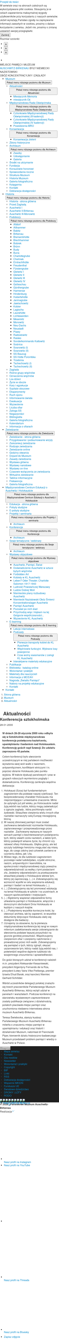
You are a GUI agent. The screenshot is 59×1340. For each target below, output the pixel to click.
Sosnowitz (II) (20, 350)
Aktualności (15, 86)
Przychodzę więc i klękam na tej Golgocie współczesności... (31, 613)
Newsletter (10, 1061)
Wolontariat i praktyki (21, 671)
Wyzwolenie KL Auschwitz (28, 618)
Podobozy (15, 217)
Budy (16, 249)
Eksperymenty (17, 391)
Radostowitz (20, 335)
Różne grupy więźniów (22, 373)
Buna (16, 253)
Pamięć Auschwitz (23, 606)
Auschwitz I (15, 207)
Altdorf (17, 224)
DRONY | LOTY (12, 1092)
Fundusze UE (11, 1086)
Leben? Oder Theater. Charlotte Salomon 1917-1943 (31, 582)
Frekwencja (15, 481)
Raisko (17, 338)
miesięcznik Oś (21, 99)
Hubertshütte (20, 297)
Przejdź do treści (9, 2)
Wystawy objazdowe (20, 554)
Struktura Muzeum (19, 175)
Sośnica (17, 344)
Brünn (16, 246)
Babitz (16, 230)
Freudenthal (20, 265)
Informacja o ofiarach (21, 426)
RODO (7, 1095)
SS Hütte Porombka (24, 357)
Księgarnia (15, 184)
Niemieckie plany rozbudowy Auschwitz (29, 594)
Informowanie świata (20, 398)
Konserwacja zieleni (24, 139)
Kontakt (13, 187)
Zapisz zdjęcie (12, 1337)
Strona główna (12, 694)
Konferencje (16, 527)
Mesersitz (18, 319)
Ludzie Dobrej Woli (24, 590)
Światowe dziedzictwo (16, 1089)
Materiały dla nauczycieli (23, 674)
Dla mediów (10, 1057)
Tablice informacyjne (20, 478)
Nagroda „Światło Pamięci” (24, 680)
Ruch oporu (15, 395)
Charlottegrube (21, 256)
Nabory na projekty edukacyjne (26, 683)
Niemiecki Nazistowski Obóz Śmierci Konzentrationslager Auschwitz (33, 601)
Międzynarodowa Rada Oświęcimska (30, 103)
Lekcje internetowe (23, 629)
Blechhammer (21, 240)
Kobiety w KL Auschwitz (26, 577)
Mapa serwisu (12, 1051)
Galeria (17, 159)
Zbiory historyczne (19, 142)
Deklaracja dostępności (22, 191)
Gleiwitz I (18, 271)
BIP (6, 1070)
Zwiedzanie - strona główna (24, 437)
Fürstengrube (20, 268)
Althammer (19, 227)
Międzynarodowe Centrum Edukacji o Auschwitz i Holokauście (26, 489)
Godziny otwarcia (19, 452)
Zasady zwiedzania (20, 459)
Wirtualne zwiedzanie (21, 475)
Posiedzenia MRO (23, 126)
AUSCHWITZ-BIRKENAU (15, 68)
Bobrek (17, 243)
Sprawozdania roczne (21, 172)
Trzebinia (18, 360)
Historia (10, 194)
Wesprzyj (5, 1048)
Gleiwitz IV (19, 281)
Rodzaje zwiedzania (20, 446)
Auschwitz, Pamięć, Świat (27, 565)
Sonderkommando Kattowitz (29, 341)
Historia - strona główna (22, 201)
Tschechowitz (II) (22, 366)
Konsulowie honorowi (21, 169)
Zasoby (17, 153)
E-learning (15, 621)
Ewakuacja (15, 401)
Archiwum (15, 145)
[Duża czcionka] (31, 57)
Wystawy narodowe (20, 465)
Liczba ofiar (15, 407)
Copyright (9, 1067)
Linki (6, 1073)
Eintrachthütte (21, 262)
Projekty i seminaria (20, 513)
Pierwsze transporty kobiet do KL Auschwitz (35, 644)
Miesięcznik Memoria (25, 96)
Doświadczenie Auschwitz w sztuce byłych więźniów (33, 569)
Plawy (16, 331)
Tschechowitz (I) (22, 363)
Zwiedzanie (12, 429)
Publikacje (15, 664)
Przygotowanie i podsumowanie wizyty (31, 440)
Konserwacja (16, 129)
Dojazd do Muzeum (20, 456)
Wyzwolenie (16, 404)
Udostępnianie (21, 156)
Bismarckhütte (21, 237)
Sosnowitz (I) (20, 347)
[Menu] (55, 66)
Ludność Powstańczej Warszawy (31, 587)
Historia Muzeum (18, 178)
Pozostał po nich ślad (25, 609)
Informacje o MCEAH (21, 677)
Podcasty (18, 632)
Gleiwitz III (19, 278)
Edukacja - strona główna (23, 504)
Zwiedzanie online (19, 449)
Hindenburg (20, 294)
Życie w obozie (17, 382)
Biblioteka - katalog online (23, 667)
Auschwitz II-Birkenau (21, 211)
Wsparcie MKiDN (13, 1083)
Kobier (17, 306)
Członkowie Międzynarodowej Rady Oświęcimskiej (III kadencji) (33, 114)
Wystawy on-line (18, 468)
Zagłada (14, 369)
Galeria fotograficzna (21, 181)
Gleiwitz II (18, 275)
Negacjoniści (16, 414)
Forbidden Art (21, 574)
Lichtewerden (20, 316)
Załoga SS (15, 410)
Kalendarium (16, 423)
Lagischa (18, 309)
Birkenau (18, 234)
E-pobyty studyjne (19, 510)
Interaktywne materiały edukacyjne (32, 661)
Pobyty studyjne (18, 507)
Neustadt (18, 328)
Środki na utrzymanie (21, 162)
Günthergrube (21, 287)
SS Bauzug (19, 354)
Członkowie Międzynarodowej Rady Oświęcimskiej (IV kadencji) (33, 121)
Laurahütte (19, 313)
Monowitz (18, 322)
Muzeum (10, 79)
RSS (6, 1076)
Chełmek (18, 259)
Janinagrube (20, 300)
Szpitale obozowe (19, 388)
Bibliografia (15, 417)
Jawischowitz (20, 303)
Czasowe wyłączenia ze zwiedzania (29, 471)
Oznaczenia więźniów (21, 376)
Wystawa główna (19, 462)
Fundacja (14, 165)
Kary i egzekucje (18, 385)
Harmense (19, 290)
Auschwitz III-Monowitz (22, 214)
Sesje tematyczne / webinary (25, 541)
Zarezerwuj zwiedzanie (22, 443)
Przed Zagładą (17, 204)
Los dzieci (15, 379)
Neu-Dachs (19, 325)
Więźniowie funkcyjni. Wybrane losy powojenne (37, 650)
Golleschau (19, 284)
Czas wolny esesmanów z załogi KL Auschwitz (35, 656)
